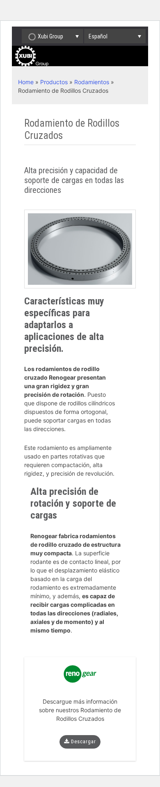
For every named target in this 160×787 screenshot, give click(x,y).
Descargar (82, 741)
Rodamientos (91, 81)
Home (26, 81)
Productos (54, 81)
